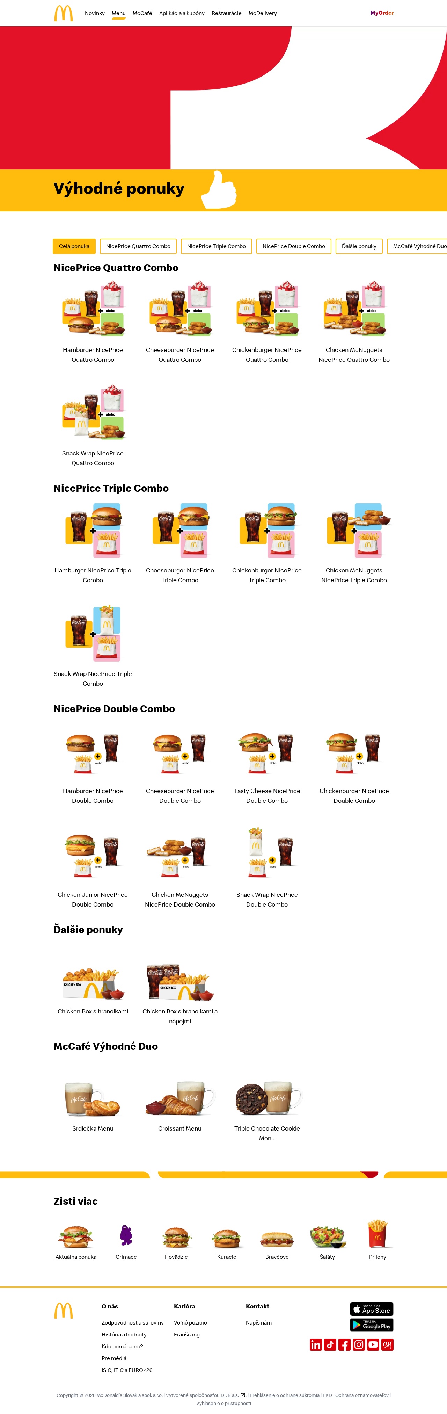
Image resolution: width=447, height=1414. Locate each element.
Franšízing (187, 1334)
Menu (119, 13)
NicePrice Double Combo (294, 246)
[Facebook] (344, 1345)
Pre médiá (114, 1358)
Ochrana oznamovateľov (362, 1395)
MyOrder (382, 13)
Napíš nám (259, 1322)
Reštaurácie (227, 13)
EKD (327, 1395)
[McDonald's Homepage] (63, 13)
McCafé (142, 13)
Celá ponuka (74, 246)
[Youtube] (373, 1345)
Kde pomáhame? (122, 1346)
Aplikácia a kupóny (182, 13)
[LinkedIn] (316, 1345)
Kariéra (184, 1307)
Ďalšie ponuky (359, 246)
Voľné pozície (190, 1322)
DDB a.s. (230, 1395)
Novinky (95, 13)
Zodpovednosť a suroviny (133, 1322)
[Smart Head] (387, 1345)
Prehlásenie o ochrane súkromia (285, 1395)
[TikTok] (330, 1345)
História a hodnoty (124, 1334)
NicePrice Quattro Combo (138, 246)
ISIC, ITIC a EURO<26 (127, 1370)
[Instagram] (359, 1345)
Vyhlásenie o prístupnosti (223, 1403)
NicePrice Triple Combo (216, 246)
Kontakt (257, 1307)
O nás (110, 1307)
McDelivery (263, 13)
